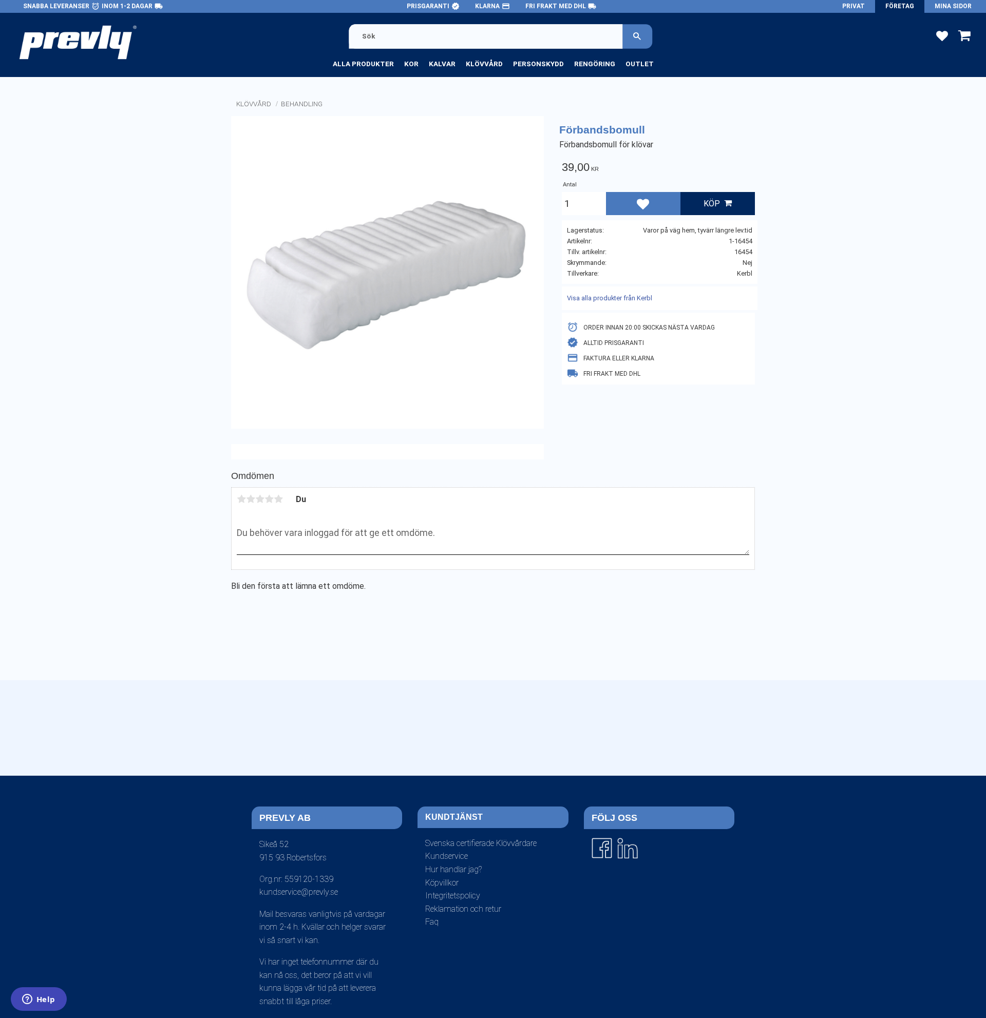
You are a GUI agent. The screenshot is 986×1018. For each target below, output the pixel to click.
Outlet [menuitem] (639, 64)
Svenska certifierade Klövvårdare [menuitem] (481, 843)
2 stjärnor (250, 499)
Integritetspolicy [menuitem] (452, 895)
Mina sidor (953, 6)
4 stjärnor (269, 499)
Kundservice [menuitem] (446, 856)
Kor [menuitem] (411, 64)
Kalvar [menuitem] (442, 64)
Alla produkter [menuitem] (363, 64)
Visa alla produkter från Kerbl (609, 298)
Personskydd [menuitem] (538, 64)
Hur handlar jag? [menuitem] (453, 869)
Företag (899, 6)
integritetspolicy (477, 784)
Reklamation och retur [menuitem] (463, 909)
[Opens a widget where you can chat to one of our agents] (38, 1000)
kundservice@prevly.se (298, 892)
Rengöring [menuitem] (594, 64)
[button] (942, 35)
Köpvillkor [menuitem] (442, 883)
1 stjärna (241, 499)
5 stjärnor (278, 499)
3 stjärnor (259, 499)
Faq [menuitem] (432, 922)
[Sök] (637, 36)
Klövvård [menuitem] (484, 64)
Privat (853, 6)
